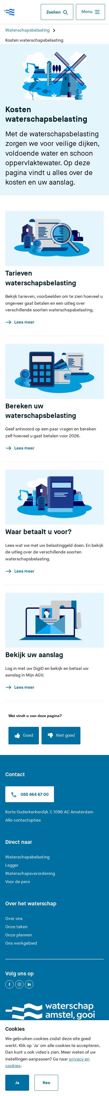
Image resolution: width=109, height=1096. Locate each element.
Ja (17, 1082)
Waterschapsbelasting (28, 30)
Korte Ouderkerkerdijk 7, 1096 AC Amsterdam (49, 812)
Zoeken (53, 12)
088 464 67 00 (34, 794)
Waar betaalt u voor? (38, 532)
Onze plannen (18, 935)
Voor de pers (17, 881)
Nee (46, 1082)
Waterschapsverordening (30, 873)
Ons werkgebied (21, 943)
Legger (12, 865)
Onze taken (16, 926)
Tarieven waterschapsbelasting (40, 278)
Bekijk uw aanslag (34, 655)
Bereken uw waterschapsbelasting (40, 411)
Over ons (13, 918)
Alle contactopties (23, 820)
